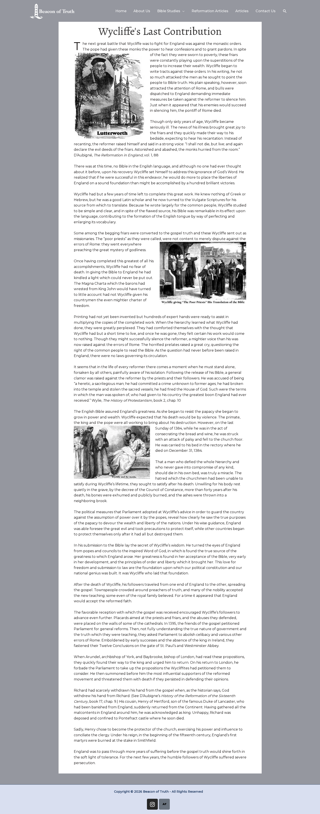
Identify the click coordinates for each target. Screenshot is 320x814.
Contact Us (266, 11)
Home (120, 11)
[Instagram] (152, 804)
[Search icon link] (285, 11)
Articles (242, 11)
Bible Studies (168, 11)
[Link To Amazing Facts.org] (164, 804)
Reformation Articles (210, 11)
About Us (141, 11)
